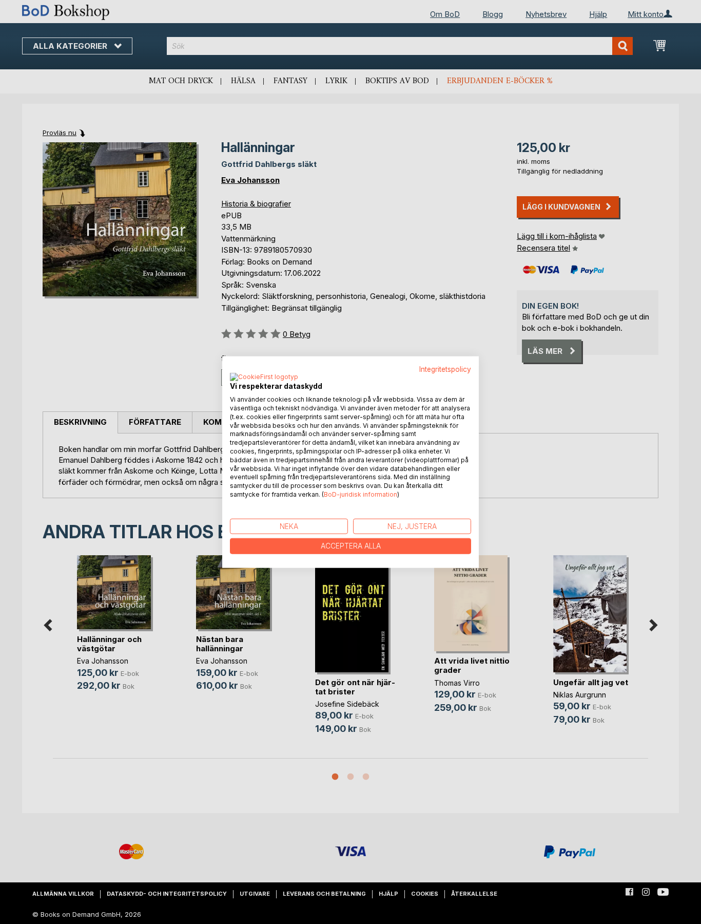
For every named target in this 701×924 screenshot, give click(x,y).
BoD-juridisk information (360, 494)
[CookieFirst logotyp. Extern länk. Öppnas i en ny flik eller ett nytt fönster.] (264, 377)
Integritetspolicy (445, 369)
